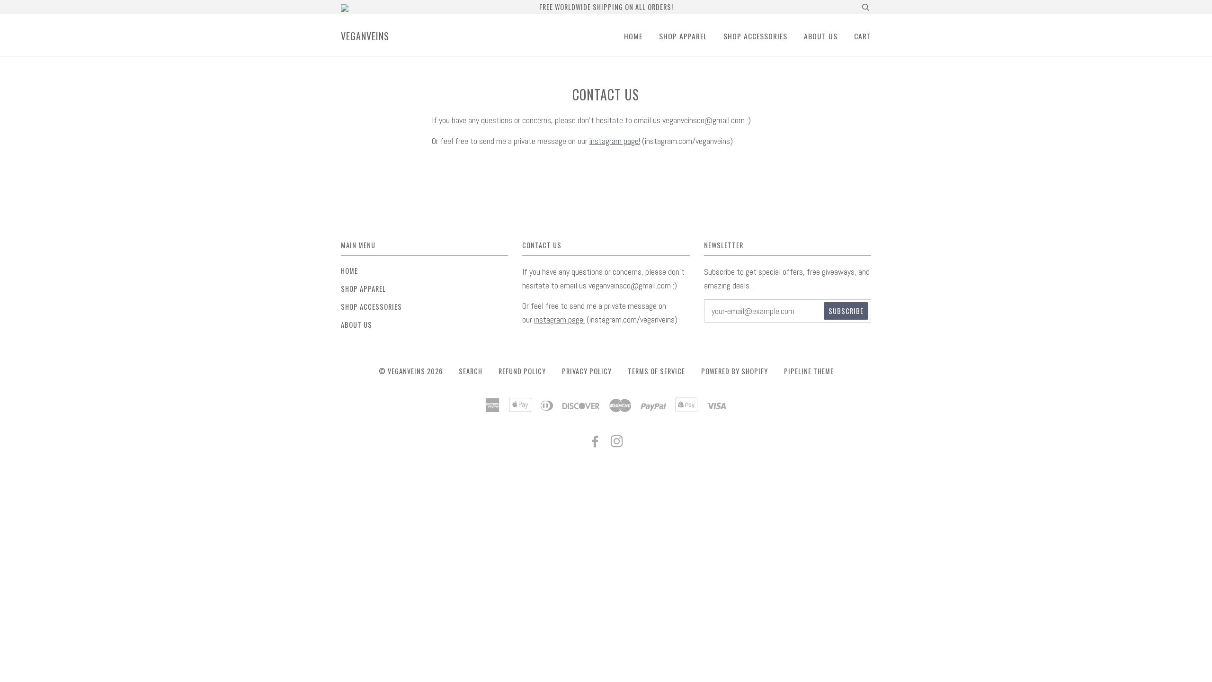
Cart (862, 36)
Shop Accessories (755, 36)
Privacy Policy (587, 371)
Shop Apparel (683, 36)
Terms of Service (656, 371)
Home (633, 36)
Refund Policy (522, 371)
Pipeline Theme (809, 371)
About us (821, 36)
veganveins (365, 36)
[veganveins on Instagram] (617, 443)
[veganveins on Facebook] (595, 443)
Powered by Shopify (734, 371)
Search (470, 371)
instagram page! (614, 140)
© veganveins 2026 (411, 371)
